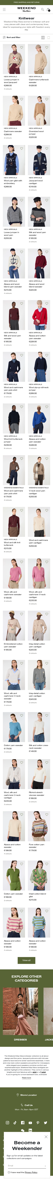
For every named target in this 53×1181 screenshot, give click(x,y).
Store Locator (28, 1095)
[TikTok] (15, 1122)
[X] (45, 1122)
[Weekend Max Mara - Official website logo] (26, 9)
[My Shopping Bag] (48, 9)
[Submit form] (45, 1166)
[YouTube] (30, 1122)
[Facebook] (22, 1122)
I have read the (23, 1172)
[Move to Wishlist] (21, 47)
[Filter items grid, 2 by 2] (42, 37)
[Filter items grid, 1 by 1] (48, 37)
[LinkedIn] (30, 1130)
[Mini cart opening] (52, 9)
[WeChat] (22, 1130)
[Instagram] (7, 1122)
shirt (34, 1072)
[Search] (42, 9)
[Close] (46, 1137)
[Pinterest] (38, 1122)
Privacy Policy (31, 1172)
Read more (26, 1077)
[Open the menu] (4, 9)
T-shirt (43, 1072)
